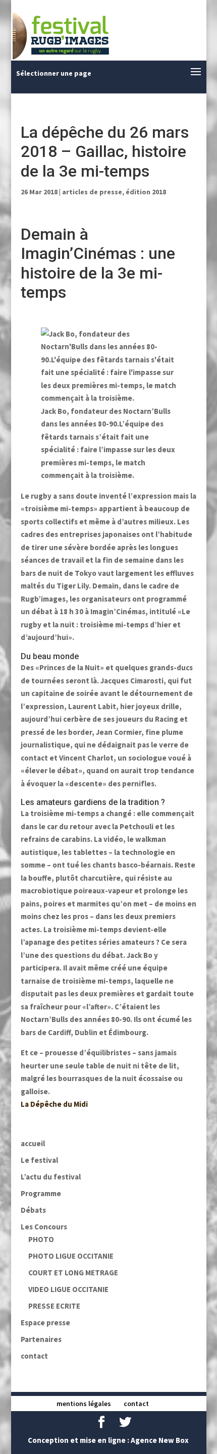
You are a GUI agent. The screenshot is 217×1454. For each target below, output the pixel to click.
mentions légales (84, 1403)
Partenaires (41, 1339)
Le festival (39, 1160)
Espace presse (45, 1322)
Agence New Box (160, 1440)
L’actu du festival (51, 1176)
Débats (33, 1210)
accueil (33, 1143)
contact (34, 1356)
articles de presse (92, 191)
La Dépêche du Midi (54, 1104)
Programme (41, 1193)
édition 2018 (146, 191)
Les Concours (44, 1226)
